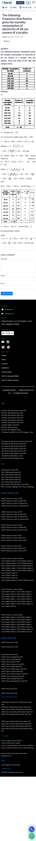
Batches (20, 2)
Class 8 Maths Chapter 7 (8, 624)
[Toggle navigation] (33, 3)
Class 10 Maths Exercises (26, 580)
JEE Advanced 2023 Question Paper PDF (13, 444)
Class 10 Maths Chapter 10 (25, 570)
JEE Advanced (5, 441)
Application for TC (6, 756)
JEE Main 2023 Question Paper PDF (12, 413)
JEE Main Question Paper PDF (17, 410)
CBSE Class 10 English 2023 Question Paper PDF (16, 726)
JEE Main (4, 410)
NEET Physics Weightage (26, 487)
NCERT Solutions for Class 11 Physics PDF (14, 516)
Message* (4, 259)
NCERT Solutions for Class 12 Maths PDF (13, 501)
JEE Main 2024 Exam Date (9, 427)
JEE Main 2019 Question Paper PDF (12, 422)
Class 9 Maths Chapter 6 (24, 596)
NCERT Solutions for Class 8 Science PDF (14, 550)
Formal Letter (14, 753)
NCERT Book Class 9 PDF (9, 688)
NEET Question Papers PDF (9, 470)
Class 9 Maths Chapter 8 (24, 599)
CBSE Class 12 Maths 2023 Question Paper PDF (15, 707)
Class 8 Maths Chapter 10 (24, 627)
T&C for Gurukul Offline (10, 376)
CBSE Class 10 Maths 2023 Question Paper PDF (15, 721)
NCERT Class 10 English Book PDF (12, 657)
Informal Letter (5, 753)
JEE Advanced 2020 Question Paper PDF (13, 451)
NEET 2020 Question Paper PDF (11, 479)
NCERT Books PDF (8, 638)
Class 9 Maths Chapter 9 (8, 601)
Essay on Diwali (16, 740)
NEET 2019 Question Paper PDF (11, 482)
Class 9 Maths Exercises (8, 606)
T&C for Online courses (10, 380)
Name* (3, 275)
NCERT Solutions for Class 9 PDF (11, 535)
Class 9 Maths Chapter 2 (24, 591)
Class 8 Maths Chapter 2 (24, 617)
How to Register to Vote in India (10, 765)
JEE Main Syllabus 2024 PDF (10, 425)
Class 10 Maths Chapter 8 (25, 568)
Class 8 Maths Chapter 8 (24, 624)
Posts (3, 360)
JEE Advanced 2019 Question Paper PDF (13, 453)
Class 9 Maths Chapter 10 (24, 601)
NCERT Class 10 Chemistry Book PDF (12, 676)
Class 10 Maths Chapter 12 (9, 575)
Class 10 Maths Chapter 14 (9, 580)
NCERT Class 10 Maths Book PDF (11, 666)
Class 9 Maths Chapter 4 (24, 594)
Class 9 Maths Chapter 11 (9, 603)
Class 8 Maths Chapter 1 (8, 617)
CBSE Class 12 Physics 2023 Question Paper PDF (16, 709)
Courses (4, 364)
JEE (3, 403)
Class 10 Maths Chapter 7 (9, 568)
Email (2, 283)
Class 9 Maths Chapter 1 (8, 591)
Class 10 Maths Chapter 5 (9, 565)
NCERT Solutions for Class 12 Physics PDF (14, 503)
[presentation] (3, 132)
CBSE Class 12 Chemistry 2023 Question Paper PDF (17, 712)
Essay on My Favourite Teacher (10, 743)
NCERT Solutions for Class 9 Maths (12, 589)
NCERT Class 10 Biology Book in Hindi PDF (14, 681)
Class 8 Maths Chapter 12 (25, 629)
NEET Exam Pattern (23, 484)
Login (28, 2)
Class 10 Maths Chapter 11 (9, 573)
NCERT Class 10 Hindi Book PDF (11, 659)
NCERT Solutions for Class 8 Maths (12, 615)
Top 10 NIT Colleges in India (24, 432)
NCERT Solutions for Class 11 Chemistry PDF (15, 519)
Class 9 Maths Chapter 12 (25, 603)
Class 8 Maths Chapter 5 (8, 622)
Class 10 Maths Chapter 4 (25, 563)
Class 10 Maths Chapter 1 (9, 561)
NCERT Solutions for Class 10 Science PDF (14, 530)
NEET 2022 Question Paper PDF (11, 474)
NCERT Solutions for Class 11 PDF (11, 512)
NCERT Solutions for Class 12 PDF (11, 498)
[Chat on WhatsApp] (31, 836)
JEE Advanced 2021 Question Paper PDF (13, 448)
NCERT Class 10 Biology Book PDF (12, 678)
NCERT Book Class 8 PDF (9, 693)
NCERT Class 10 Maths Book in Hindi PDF (14, 669)
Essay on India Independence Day (11, 745)
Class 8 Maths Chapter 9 (8, 627)
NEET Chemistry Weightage (9, 487)
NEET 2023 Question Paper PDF (11, 472)
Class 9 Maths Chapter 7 (8, 599)
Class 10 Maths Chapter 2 (25, 561)
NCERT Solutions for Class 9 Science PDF (14, 540)
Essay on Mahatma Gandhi (9, 748)
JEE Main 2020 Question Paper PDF (12, 420)
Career (3, 355)
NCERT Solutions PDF (10, 493)
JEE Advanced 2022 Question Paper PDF (13, 446)
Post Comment (6, 293)
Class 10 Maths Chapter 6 (25, 565)
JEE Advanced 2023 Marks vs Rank (12, 456)
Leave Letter (22, 753)
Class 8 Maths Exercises (24, 631)
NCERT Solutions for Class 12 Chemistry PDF (15, 505)
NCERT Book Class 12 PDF (9, 642)
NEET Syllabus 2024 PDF (9, 484)
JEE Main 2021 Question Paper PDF (12, 417)
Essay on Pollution (27, 745)
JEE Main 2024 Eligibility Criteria (11, 430)
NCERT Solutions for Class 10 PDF (11, 525)
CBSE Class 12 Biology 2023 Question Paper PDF (16, 714)
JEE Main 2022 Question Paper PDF (12, 415)
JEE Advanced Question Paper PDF (21, 441)
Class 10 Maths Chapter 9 (9, 570)
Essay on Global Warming (26, 748)
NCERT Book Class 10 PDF (9, 654)
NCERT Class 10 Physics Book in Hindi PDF (14, 674)
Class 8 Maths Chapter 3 (8, 619)
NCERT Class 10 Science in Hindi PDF (12, 664)
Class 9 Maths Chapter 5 (8, 596)
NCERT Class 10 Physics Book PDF (12, 671)
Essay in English (6, 740)
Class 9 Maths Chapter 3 (8, 594)
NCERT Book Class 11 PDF (9, 647)
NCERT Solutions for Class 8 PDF (11, 546)
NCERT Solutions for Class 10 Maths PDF (13, 527)
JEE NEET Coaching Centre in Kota (12, 772)
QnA (3, 760)
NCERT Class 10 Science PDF (10, 662)
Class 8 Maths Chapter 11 (9, 629)
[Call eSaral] (31, 829)
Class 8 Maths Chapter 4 (24, 619)
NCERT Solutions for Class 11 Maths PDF (13, 514)
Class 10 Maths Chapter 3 (9, 563)
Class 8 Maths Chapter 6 (24, 622)
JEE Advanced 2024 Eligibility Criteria (12, 458)
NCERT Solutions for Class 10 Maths (12, 558)
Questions (5, 368)
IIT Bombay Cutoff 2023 (8, 432)
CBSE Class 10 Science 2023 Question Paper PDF (16, 724)
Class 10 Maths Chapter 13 (9, 577)
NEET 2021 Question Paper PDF (11, 477)
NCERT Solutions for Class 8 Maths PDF (13, 548)
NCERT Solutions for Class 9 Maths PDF (13, 538)
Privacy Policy (6, 372)
